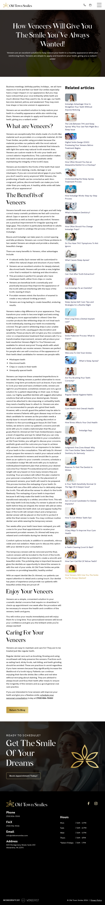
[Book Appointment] (91, 5)
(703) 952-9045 (12, 825)
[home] (17, 5)
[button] (99, 5)
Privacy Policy (96, 900)
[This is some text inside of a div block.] (85, 5)
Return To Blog (17, 710)
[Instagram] (96, 803)
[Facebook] (88, 803)
